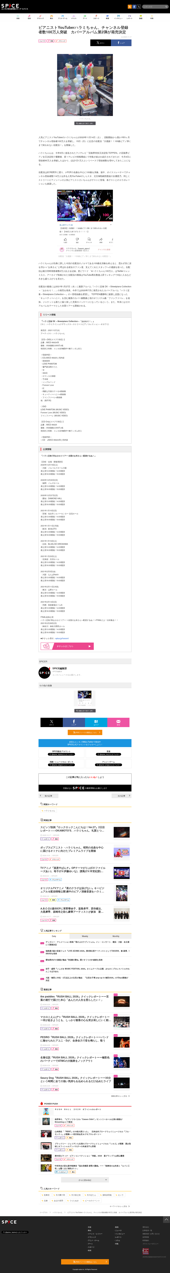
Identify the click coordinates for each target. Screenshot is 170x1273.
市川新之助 (76, 1195)
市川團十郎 (60, 1195)
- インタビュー (119, 1233)
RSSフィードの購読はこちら (86, 732)
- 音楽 (89, 1227)
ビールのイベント (92, 1200)
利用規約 (146, 1240)
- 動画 (116, 1227)
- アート (90, 1243)
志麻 (46, 1200)
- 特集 (116, 1243)
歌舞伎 (47, 1195)
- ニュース (118, 1230)
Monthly (116, 936)
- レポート (118, 1237)
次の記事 (121, 795)
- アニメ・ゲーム (93, 1240)
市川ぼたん (91, 1195)
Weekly (85, 936)
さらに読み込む (85, 1180)
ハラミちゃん (49, 810)
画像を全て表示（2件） (86, 123)
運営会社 (146, 1227)
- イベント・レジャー (94, 1233)
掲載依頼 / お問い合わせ (151, 1233)
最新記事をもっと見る (119, 1096)
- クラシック (91, 1237)
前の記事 (48, 795)
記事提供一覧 (147, 1230)
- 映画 (89, 1250)
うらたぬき (74, 1200)
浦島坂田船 (107, 1195)
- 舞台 (89, 1230)
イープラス (44, 1212)
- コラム (117, 1240)
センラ (121, 1195)
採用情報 (146, 1237)
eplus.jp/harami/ (62, 638)
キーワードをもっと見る (118, 1206)
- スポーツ (90, 1247)
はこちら (69, 645)
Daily (54, 936)
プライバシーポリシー (150, 1243)
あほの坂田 (58, 1200)
